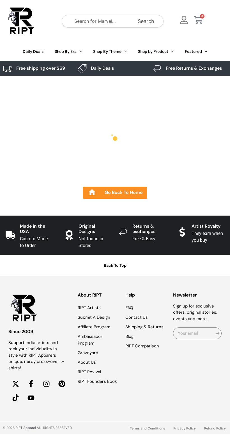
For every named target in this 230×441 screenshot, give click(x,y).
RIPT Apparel (26, 428)
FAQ (129, 308)
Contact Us (136, 317)
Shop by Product (153, 51)
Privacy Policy (184, 428)
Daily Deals (33, 51)
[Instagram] (46, 384)
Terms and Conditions (147, 428)
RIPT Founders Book (97, 381)
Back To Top (115, 265)
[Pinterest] (62, 384)
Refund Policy (215, 428)
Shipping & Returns (144, 327)
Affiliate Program (94, 327)
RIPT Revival (89, 372)
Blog (129, 336)
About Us (87, 362)
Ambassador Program (90, 340)
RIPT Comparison (142, 346)
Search (146, 21)
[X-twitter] (15, 384)
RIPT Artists (89, 308)
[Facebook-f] (31, 384)
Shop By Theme (107, 51)
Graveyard (88, 353)
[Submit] (218, 333)
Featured (193, 51)
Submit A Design (94, 317)
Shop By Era (66, 51)
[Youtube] (31, 398)
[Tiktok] (15, 398)
